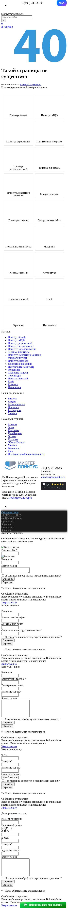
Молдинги (49, 246)
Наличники (49, 325)
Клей (49, 299)
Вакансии (13, 448)
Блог (10, 451)
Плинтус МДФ (49, 115)
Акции (12, 401)
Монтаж (12, 413)
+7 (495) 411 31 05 (11, 515)
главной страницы (30, 84)
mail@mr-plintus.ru (11, 518)
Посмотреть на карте (20, 497)
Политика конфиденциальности (26, 454)
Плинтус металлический (18, 168)
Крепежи (18, 325)
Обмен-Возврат (16, 442)
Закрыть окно (9, 602)
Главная (12, 424)
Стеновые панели (18, 273)
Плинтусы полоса (18, 220)
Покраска (13, 407)
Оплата (12, 436)
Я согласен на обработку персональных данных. (33, 575)
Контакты (13, 430)
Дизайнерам (15, 433)
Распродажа (14, 410)
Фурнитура (49, 273)
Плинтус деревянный (18, 141)
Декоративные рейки (49, 220)
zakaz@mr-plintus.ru (12, 13)
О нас (11, 427)
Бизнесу (12, 398)
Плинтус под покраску (49, 141)
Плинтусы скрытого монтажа (18, 194)
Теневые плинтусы (49, 168)
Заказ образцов (16, 404)
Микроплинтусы (49, 194)
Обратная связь (9, 512)
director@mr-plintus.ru (53, 477)
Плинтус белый (18, 115)
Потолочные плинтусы (18, 246)
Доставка (13, 439)
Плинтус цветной (18, 299)
